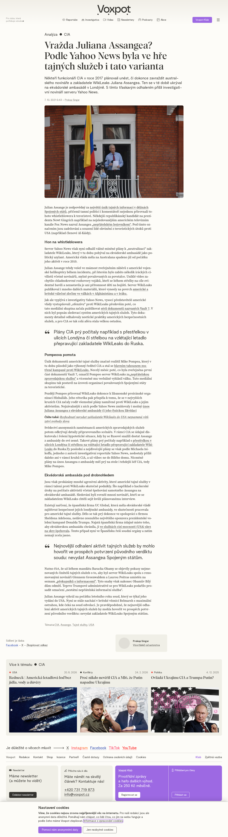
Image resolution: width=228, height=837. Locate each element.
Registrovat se (129, 795)
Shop (50, 757)
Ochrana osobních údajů (117, 757)
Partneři (74, 757)
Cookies (141, 757)
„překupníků (65, 581)
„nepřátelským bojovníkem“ (111, 224)
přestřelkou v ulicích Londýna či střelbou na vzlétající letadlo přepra (98, 442)
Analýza (51, 34)
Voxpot (10, 757)
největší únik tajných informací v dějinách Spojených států (96, 209)
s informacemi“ (85, 581)
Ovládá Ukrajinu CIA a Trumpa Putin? (182, 678)
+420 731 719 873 (79, 790)
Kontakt (38, 757)
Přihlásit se (180, 795)
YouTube (129, 748)
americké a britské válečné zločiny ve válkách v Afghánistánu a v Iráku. (96, 291)
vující (125, 444)
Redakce (24, 757)
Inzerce (61, 757)
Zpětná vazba (213, 757)
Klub (202, 20)
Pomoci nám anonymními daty (60, 829)
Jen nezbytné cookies (99, 829)
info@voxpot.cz (76, 794)
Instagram (79, 748)
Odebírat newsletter (23, 795)
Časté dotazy (91, 757)
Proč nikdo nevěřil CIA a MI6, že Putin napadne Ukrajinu (111, 680)
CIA (57, 625)
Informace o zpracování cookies (103, 821)
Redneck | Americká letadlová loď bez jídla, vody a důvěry (40, 680)
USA (91, 625)
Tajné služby (79, 625)
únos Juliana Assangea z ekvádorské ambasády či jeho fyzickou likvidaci (97, 408)
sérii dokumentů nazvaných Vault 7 (125, 308)
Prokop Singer (72, 100)
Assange (65, 625)
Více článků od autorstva (146, 645)
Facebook (12, 645)
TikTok (114, 748)
